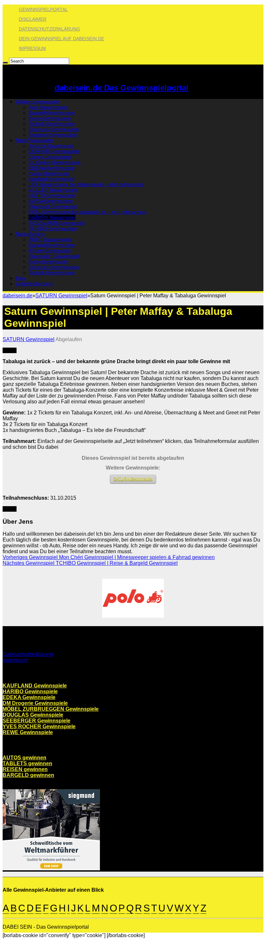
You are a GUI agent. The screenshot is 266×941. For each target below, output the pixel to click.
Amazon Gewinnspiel (51, 146)
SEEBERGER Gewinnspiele (36, 720)
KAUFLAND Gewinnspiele (35, 685)
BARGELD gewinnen (28, 775)
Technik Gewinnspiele (52, 123)
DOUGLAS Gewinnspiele (33, 715)
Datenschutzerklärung (49, 28)
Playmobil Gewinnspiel (53, 206)
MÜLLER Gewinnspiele (53, 190)
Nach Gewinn (30, 234)
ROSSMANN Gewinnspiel (56, 223)
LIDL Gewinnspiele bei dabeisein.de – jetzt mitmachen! (86, 184)
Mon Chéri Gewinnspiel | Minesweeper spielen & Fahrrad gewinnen (109, 557)
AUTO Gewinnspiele (50, 239)
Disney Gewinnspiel (50, 157)
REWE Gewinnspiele (28, 732)
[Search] (5, 63)
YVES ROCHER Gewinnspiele (39, 726)
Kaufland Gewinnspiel (51, 179)
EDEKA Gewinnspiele (52, 168)
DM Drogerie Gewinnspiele (35, 703)
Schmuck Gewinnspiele (54, 129)
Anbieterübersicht (34, 283)
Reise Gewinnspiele (50, 118)
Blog (20, 278)
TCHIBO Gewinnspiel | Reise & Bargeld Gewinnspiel (90, 563)
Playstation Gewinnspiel (54, 256)
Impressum (32, 48)
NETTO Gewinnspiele (52, 195)
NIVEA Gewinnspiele (51, 201)
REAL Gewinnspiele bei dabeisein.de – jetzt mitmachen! (87, 212)
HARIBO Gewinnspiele (30, 691)
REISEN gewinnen (25, 769)
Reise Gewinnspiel (48, 261)
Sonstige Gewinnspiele (53, 134)
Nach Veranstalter (35, 140)
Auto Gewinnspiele (48, 107)
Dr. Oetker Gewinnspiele (54, 162)
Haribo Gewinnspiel (49, 173)
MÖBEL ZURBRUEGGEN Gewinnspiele (51, 709)
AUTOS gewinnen (24, 757)
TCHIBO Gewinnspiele (53, 228)
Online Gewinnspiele (37, 101)
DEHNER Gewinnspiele (54, 151)
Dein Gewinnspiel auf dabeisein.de (61, 38)
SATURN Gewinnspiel (52, 217)
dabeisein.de (17, 295)
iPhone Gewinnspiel (49, 250)
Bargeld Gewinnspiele (52, 112)
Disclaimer (32, 19)
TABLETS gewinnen (27, 763)
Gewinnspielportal (43, 9)
